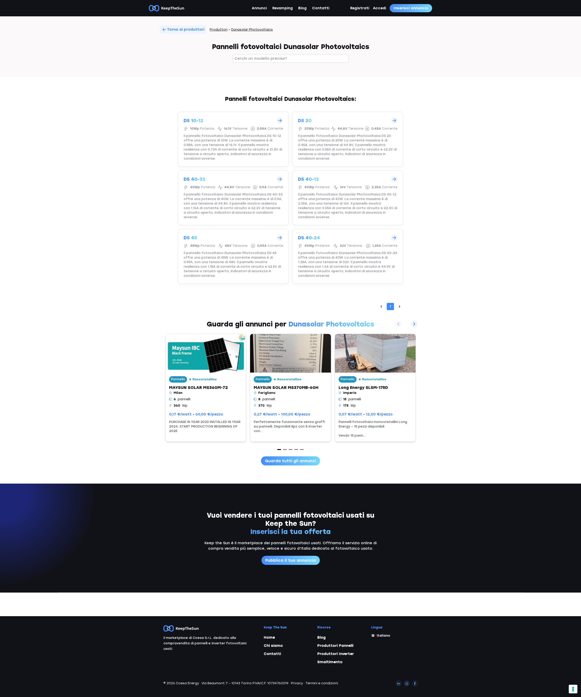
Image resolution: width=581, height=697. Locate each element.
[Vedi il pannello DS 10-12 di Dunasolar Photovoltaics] (233, 139)
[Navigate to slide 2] (285, 449)
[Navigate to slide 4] (296, 449)
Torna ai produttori (185, 29)
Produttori (218, 30)
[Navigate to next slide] (414, 324)
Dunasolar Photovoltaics (252, 30)
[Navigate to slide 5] (302, 449)
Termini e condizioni (321, 683)
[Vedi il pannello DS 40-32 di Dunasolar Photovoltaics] (233, 198)
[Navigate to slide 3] (290, 449)
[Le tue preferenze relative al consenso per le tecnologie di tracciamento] (573, 689)
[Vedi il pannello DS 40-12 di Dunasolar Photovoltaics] (348, 198)
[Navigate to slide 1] (279, 449)
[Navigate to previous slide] (398, 324)
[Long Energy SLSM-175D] (375, 388)
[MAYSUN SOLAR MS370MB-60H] (290, 388)
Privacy (297, 683)
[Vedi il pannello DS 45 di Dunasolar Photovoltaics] (233, 256)
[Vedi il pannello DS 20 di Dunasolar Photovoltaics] (348, 139)
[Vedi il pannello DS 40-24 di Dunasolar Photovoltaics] (348, 256)
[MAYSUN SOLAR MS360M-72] (205, 388)
